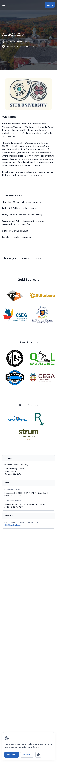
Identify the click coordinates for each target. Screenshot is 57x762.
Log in (50, 4)
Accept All (11, 754)
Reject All (27, 754)
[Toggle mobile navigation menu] (3, 4)
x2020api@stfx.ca (12, 525)
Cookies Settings (38, 755)
